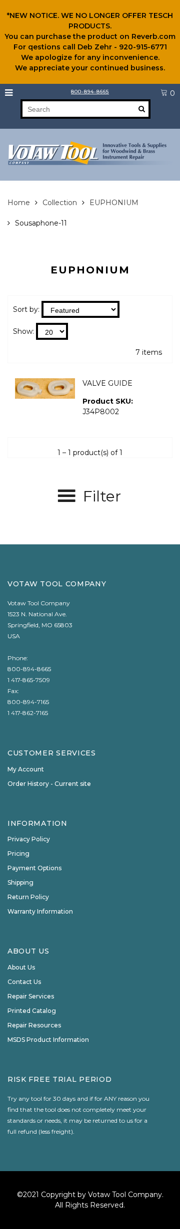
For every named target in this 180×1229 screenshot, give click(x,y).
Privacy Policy (29, 839)
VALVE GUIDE (107, 383)
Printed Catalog (32, 1010)
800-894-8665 (90, 91)
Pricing (19, 853)
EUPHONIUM (114, 202)
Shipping (21, 882)
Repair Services (31, 996)
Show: (23, 331)
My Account (26, 769)
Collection (59, 202)
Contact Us (24, 981)
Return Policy (28, 897)
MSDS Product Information (48, 1039)
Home (19, 202)
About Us (21, 967)
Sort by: (26, 309)
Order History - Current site (49, 783)
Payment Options (35, 868)
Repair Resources (34, 1025)
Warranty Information (40, 911)
